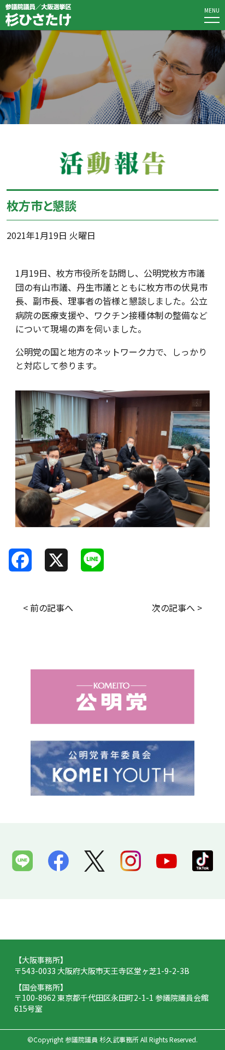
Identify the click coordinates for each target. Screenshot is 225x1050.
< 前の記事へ (48, 607)
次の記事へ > (177, 607)
